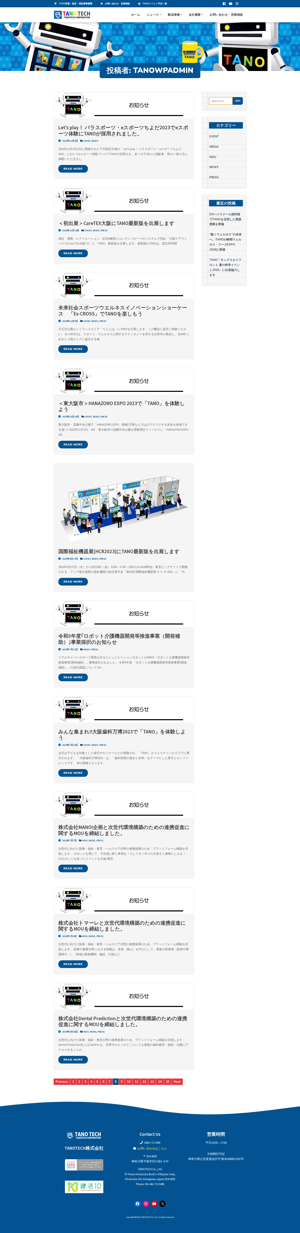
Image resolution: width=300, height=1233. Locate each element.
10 (128, 1082)
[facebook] (224, 3)
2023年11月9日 (70, 321)
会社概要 (195, 15)
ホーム (135, 15)
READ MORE (73, 169)
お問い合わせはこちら (152, 1148)
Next (177, 1082)
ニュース (153, 15)
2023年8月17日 (70, 558)
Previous (62, 1082)
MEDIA (214, 147)
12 (144, 1082)
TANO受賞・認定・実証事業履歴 (75, 3)
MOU (85, 840)
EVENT (87, 140)
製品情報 (174, 15)
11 (136, 1082)
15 (167, 1082)
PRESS (104, 230)
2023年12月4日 (70, 140)
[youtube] (231, 3)
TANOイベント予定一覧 (155, 3)
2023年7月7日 (69, 840)
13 (152, 1082)
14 (160, 1082)
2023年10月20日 (70, 416)
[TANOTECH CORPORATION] (73, 15)
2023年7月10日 (70, 744)
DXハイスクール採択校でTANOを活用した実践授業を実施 (225, 219)
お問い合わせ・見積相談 (117, 3)
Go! (237, 100)
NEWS (95, 140)
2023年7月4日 (69, 936)
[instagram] (237, 3)
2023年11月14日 (70, 230)
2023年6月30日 (70, 1031)
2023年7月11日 (70, 649)
